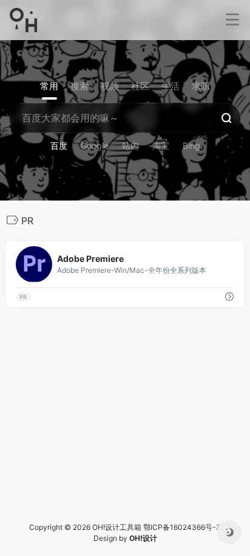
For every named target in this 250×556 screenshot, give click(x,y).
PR (23, 296)
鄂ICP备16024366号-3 (182, 527)
